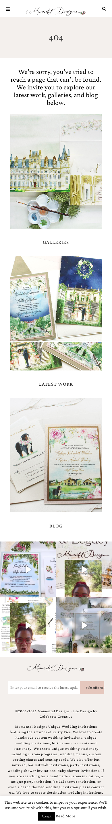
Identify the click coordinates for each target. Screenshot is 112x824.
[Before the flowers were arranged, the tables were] (84, 625)
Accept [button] (46, 816)
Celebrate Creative (56, 717)
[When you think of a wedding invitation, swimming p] (28, 569)
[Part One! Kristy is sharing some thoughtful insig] (28, 625)
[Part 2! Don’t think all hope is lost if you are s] (84, 569)
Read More (65, 816)
